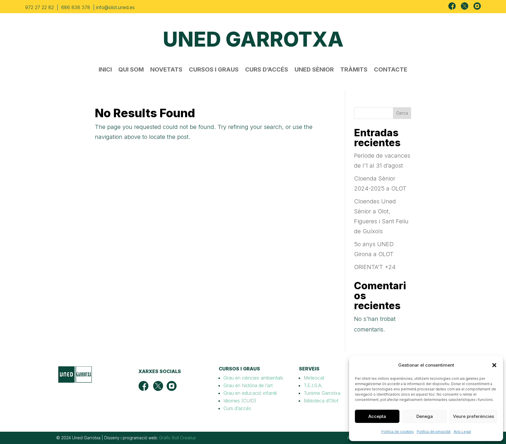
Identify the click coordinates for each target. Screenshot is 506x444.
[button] (494, 365)
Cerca (402, 112)
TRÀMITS (353, 70)
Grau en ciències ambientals (253, 378)
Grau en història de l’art (248, 385)
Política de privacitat (434, 431)
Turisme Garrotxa (322, 393)
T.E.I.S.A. (313, 385)
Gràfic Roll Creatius (177, 437)
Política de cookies (397, 431)
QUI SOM (131, 70)
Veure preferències (473, 416)
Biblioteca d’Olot (321, 401)
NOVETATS (166, 70)
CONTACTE (390, 70)
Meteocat (314, 378)
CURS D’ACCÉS (266, 70)
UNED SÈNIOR (314, 70)
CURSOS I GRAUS (214, 70)
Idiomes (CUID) (239, 401)
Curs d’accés (237, 408)
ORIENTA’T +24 (375, 267)
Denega (424, 416)
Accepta (377, 416)
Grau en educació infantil (250, 393)
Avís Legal (462, 431)
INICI (105, 70)
